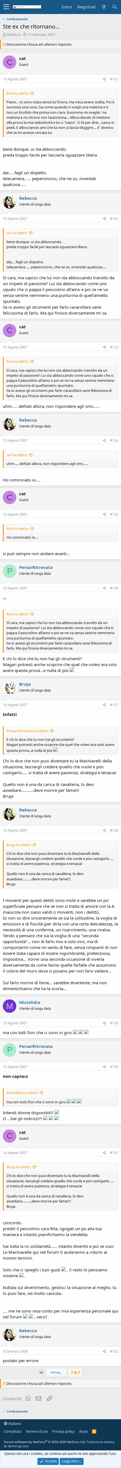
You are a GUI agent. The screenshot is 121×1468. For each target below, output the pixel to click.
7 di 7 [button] (75, 1372)
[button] (6, 7)
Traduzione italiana (101, 1442)
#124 (114, 440)
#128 (114, 830)
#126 (114, 588)
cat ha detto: (17, 232)
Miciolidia (29, 1002)
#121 (114, 79)
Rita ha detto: (17, 93)
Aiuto (83, 1431)
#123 (114, 347)
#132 (114, 1351)
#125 (114, 514)
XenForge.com (18, 1446)
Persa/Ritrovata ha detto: (27, 730)
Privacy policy (63, 1431)
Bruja (25, 684)
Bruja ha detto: (18, 844)
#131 (114, 1152)
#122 (114, 218)
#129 (114, 1023)
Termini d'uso (37, 1431)
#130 (114, 1066)
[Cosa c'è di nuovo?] (103, 7)
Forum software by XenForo (45, 1442)
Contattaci (12, 1431)
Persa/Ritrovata (36, 567)
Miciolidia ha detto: (22, 1092)
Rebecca (14, 34)
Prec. (56, 1372)
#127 (114, 704)
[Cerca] (114, 7)
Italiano (14, 1423)
